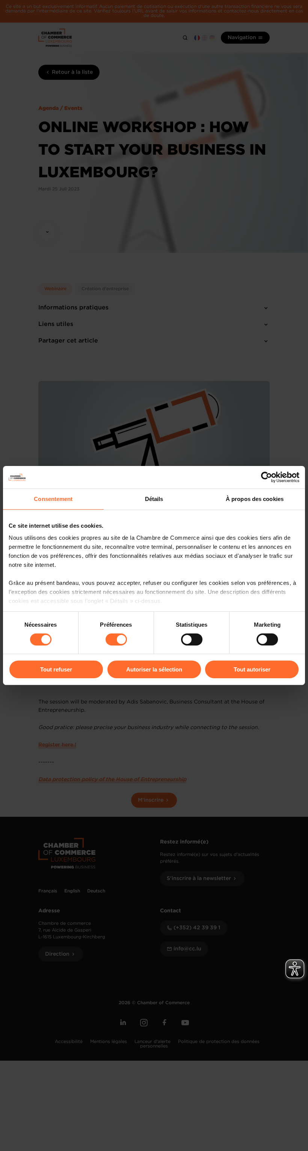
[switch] (116, 639)
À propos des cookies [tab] (255, 499)
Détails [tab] (154, 499)
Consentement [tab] (53, 499)
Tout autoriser (252, 669)
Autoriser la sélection (154, 669)
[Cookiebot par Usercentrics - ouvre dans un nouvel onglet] (266, 477)
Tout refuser (56, 669)
